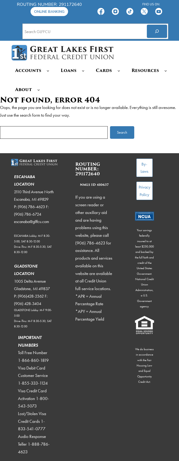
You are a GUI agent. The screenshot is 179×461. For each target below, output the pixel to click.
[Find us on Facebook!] (100, 11)
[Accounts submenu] (48, 70)
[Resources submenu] (165, 70)
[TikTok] (129, 11)
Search (122, 132)
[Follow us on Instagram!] (115, 11)
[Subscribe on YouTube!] (158, 11)
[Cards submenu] (118, 70)
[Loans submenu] (83, 70)
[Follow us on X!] (144, 11)
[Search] (157, 31)
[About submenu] (38, 89)
